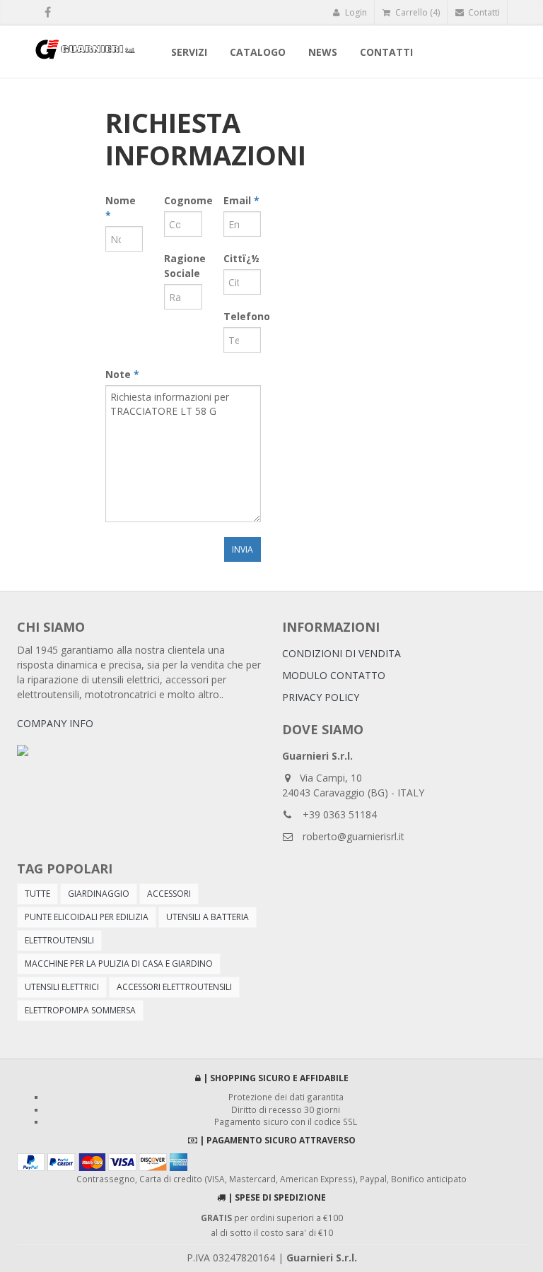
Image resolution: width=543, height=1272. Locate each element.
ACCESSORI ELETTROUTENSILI (174, 987)
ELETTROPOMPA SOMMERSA (80, 1010)
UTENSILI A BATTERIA (207, 917)
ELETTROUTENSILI (59, 940)
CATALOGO (258, 52)
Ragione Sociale (183, 266)
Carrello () (416, 12)
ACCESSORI (169, 894)
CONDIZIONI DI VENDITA (341, 653)
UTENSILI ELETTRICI (62, 987)
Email (241, 200)
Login (355, 12)
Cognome (183, 200)
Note (122, 374)
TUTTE (37, 894)
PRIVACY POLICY (320, 697)
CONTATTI (386, 52)
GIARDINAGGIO (98, 894)
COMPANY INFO (55, 723)
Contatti (483, 12)
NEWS (322, 52)
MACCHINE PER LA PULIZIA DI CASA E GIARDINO (119, 964)
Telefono (242, 316)
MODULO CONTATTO (333, 675)
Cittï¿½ (241, 258)
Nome (120, 208)
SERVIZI (189, 52)
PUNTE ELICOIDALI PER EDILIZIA (86, 917)
